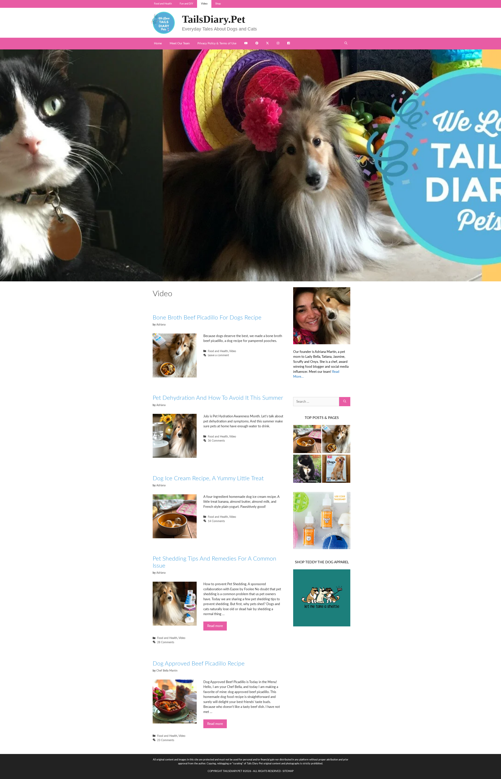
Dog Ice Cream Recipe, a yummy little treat (208, 478)
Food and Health (163, 4)
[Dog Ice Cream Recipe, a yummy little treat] (307, 440)
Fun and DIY (186, 4)
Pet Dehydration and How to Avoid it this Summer (218, 398)
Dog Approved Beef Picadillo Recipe (199, 664)
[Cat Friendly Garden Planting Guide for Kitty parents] (307, 469)
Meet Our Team (180, 43)
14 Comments (216, 521)
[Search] (344, 401)
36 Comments (216, 440)
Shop (218, 4)
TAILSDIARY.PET (232, 771)
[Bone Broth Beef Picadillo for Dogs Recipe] (336, 440)
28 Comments (165, 642)
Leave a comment (218, 355)
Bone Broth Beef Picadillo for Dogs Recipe (207, 318)
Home (158, 43)
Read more (215, 626)
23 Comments (165, 740)
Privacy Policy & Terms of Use (216, 43)
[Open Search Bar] (346, 43)
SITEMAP (288, 771)
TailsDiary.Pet (213, 19)
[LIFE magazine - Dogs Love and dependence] (336, 469)
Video (204, 4)
